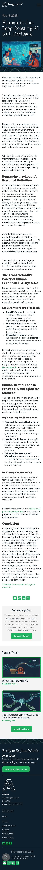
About (4, 822)
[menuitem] (38, 4)
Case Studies (7, 833)
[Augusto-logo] (17, 4)
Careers (5, 829)
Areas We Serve (9, 825)
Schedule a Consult (21, 636)
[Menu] (38, 4)
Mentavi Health (9, 367)
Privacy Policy (8, 837)
